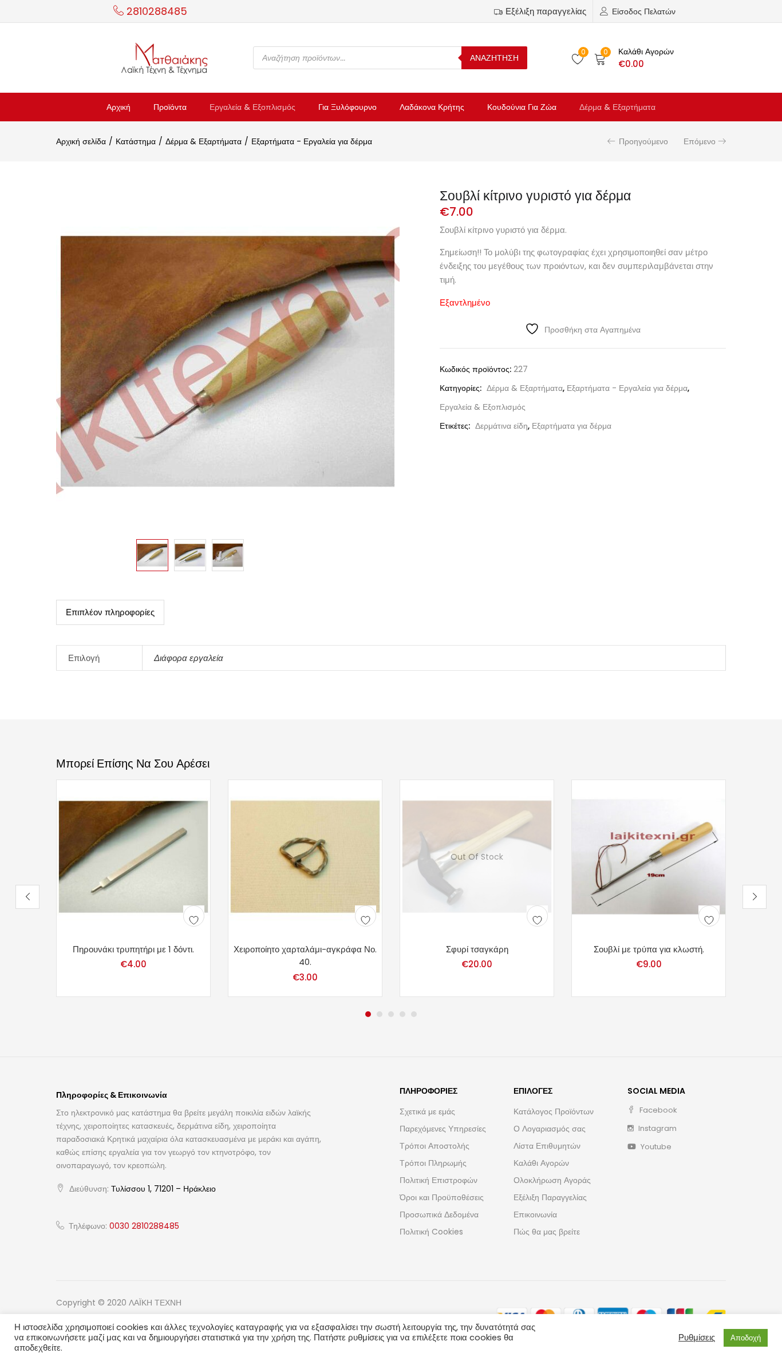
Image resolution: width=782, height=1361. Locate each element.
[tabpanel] (133, 888)
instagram (657, 1128)
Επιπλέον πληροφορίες (110, 612)
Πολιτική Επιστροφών (438, 1180)
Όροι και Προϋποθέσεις (442, 1197)
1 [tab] (368, 1014)
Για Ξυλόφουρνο (347, 107)
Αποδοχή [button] (745, 1337)
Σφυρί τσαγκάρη (477, 949)
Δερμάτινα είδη (501, 426)
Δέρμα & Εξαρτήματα (617, 107)
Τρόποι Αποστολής (434, 1146)
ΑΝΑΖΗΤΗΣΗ (494, 58)
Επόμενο (700, 141)
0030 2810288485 (144, 1226)
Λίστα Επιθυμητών (547, 1146)
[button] (634, 57)
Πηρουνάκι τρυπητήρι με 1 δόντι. (133, 949)
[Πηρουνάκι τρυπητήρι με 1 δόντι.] (133, 855)
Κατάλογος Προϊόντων (554, 1111)
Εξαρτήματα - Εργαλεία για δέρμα (311, 141)
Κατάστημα (136, 141)
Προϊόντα (170, 107)
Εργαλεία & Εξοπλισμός (252, 107)
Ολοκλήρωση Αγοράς (552, 1180)
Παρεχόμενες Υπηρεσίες (443, 1128)
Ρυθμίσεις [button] (696, 1337)
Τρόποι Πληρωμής (433, 1163)
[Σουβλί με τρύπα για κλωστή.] (648, 855)
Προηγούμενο (643, 141)
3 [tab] (391, 1014)
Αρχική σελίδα (81, 141)
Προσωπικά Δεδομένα (439, 1214)
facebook (657, 1110)
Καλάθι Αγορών (541, 1163)
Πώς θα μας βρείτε (547, 1231)
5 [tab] (414, 1014)
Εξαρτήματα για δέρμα (571, 426)
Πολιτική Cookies (431, 1231)
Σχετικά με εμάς (427, 1111)
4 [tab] (402, 1014)
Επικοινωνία (535, 1214)
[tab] (110, 612)
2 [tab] (379, 1014)
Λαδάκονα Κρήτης (432, 107)
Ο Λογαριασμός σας (550, 1128)
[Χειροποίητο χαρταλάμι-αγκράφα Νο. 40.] (305, 855)
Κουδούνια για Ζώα (521, 107)
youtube (655, 1146)
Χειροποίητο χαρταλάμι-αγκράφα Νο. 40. (305, 955)
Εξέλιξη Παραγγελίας (550, 1197)
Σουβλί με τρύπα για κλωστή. (649, 949)
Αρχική (118, 107)
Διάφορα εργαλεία (188, 658)
